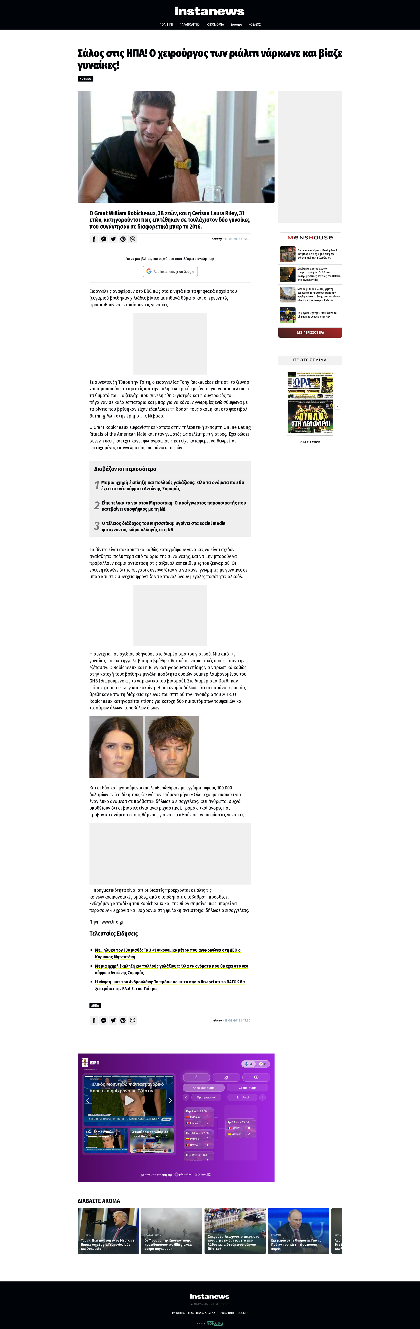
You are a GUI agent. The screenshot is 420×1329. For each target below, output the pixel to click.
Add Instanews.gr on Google (173, 272)
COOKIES (243, 1313)
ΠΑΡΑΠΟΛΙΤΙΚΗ (190, 24)
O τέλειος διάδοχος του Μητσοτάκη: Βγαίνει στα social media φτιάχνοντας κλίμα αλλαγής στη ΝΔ (160, 526)
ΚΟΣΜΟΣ (254, 24)
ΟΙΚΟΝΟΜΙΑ (215, 24)
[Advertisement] (170, 344)
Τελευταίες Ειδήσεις (113, 933)
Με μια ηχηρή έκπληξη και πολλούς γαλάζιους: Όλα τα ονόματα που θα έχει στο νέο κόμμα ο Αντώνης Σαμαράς (169, 486)
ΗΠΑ (96, 1005)
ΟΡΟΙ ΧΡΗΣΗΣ (226, 1313)
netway (217, 239)
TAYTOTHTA (178, 1313)
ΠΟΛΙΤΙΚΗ (166, 24)
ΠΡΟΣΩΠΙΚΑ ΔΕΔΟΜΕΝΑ (201, 1313)
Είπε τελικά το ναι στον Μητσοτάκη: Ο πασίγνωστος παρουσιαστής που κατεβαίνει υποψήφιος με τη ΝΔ (170, 506)
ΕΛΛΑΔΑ (236, 24)
